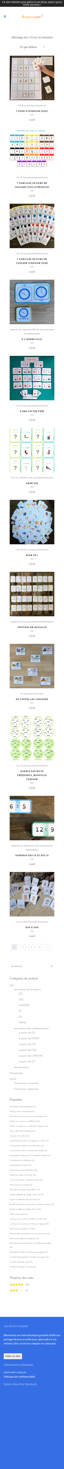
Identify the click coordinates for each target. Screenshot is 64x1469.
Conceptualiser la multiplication (22, 1160)
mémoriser (25, 1224)
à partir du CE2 (16, 330)
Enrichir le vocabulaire (19, 1199)
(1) (26, 1290)
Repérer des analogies (38, 1252)
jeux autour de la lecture (36, 106)
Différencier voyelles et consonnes (23, 1175)
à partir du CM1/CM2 (31, 330)
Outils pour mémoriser (26, 1089)
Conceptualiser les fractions (20, 1165)
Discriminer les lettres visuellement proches (26, 1180)
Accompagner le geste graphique (23, 1107)
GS (20, 1017)
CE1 (19, 106)
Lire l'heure (15, 1224)
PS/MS (22, 1022)
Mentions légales (15, 1373)
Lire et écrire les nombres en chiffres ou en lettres (28, 1219)
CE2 (16, 478)
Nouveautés (16, 1073)
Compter (42, 1151)
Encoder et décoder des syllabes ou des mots (26, 1195)
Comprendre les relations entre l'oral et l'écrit (27, 1146)
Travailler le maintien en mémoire (23, 1267)
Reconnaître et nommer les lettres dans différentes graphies (30, 1245)
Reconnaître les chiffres (19, 1252)
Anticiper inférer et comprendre (22, 1111)
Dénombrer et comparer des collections (24, 1190)
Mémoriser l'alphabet (40, 1224)
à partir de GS (16, 622)
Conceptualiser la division (20, 1155)
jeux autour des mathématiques (40, 622)
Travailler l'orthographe (19, 1257)
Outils (13, 1079)
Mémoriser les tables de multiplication (24, 1239)
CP (21, 178)
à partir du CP (29, 846)
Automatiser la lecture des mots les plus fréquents (28, 1116)
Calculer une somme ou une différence (25, 1121)
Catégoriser (42, 1126)
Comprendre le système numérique (23, 1151)
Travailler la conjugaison (39, 1257)
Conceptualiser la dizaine (40, 1155)
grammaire (34, 1199)
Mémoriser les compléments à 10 (22, 1229)
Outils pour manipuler (26, 1083)
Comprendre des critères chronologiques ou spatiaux (29, 1141)
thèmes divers (21, 1067)
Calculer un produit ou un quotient (23, 1126)
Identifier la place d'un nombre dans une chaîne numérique (32, 1204)
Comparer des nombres (19, 1136)
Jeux (23, 106)
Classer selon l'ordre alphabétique (23, 1131)
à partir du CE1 (17, 846)
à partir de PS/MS (29, 1038)
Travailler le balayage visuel (21, 1262)
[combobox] (32, 47)
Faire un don (12, 1356)
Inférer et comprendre (19, 1214)
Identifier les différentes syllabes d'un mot (25, 1209)
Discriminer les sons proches (21, 1185)
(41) (27, 1284)
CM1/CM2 (23, 478)
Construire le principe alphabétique (23, 1170)
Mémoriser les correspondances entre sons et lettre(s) (30, 1234)
